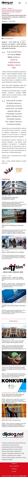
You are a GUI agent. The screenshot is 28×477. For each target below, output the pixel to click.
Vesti (13, 418)
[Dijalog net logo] (7, 3)
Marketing (14, 468)
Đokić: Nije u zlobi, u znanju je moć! (11, 420)
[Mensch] (14, 166)
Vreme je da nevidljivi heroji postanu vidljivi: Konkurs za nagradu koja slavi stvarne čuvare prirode (14, 369)
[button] (26, 3)
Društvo (3, 223)
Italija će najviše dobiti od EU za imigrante (13, 252)
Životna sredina (18, 365)
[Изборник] (20, 3)
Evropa (3, 250)
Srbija (11, 418)
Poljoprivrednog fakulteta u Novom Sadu (14, 64)
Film (2, 275)
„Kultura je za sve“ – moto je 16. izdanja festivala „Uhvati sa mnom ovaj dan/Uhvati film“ (13, 279)
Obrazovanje (4, 195)
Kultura (5, 275)
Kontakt (14, 471)
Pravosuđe (7, 339)
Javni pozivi (13, 365)
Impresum (14, 463)
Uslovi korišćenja (14, 466)
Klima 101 (4, 163)
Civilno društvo (4, 365)
